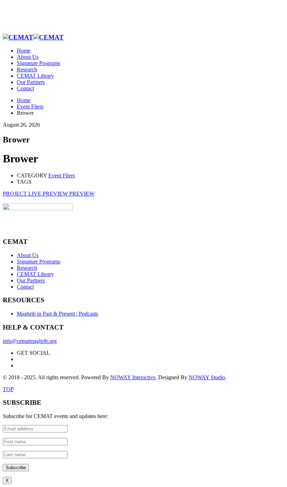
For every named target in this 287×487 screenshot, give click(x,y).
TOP (8, 389)
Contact (25, 287)
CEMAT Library (35, 274)
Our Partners (31, 280)
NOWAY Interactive (132, 377)
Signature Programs (38, 261)
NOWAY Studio (207, 377)
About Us (27, 255)
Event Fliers (61, 175)
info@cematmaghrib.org (30, 341)
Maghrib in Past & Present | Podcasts (57, 314)
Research (27, 268)
